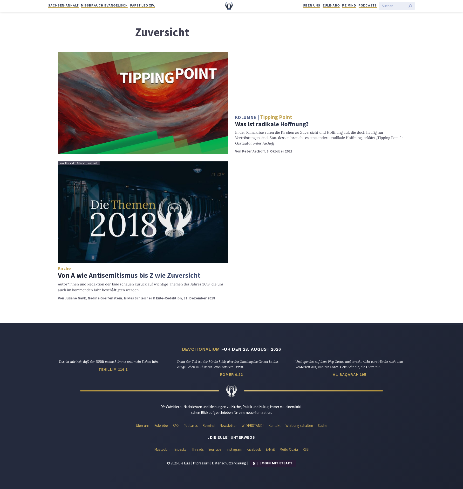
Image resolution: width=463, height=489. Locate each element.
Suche (322, 425)
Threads (197, 449)
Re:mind (349, 5)
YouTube (215, 449)
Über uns (311, 5)
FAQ (176, 425)
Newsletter (228, 425)
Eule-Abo (331, 5)
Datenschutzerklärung (229, 463)
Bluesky (180, 449)
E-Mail (270, 449)
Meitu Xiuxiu (288, 449)
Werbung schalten (299, 425)
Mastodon (162, 449)
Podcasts (368, 5)
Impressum (201, 463)
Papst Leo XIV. (142, 5)
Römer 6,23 (231, 375)
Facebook (253, 449)
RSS (306, 449)
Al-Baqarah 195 (349, 375)
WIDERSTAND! (253, 425)
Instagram (234, 449)
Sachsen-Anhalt (63, 5)
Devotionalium (201, 349)
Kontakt (274, 425)
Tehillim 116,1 (113, 369)
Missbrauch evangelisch (104, 5)
